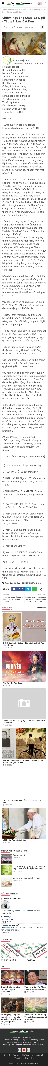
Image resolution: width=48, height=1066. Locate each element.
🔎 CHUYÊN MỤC (8, 960)
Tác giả (16, 1055)
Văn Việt (7, 916)
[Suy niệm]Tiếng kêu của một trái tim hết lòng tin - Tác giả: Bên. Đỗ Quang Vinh (11, 1018)
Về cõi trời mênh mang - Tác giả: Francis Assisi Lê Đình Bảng (35, 1016)
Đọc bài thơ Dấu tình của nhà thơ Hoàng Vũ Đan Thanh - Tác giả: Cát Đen (23, 761)
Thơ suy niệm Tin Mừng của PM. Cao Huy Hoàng (35, 988)
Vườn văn (40, 1055)
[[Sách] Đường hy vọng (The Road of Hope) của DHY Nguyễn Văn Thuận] (6, 870)
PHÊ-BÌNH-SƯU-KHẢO (19, 9)
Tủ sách (7, 1055)
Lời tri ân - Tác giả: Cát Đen (14, 840)
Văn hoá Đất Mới (11, 925)
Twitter (28, 589)
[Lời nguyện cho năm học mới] (6, 882)
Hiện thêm (41, 607)
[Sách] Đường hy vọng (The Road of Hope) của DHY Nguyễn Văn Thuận (29, 867)
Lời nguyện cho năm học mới (26, 878)
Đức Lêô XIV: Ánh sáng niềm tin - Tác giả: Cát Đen (22, 801)
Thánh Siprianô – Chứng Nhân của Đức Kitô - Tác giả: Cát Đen (23, 644)
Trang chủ (6, 9)
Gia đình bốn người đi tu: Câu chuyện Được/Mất (20, 910)
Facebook (19, 589)
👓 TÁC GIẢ (29, 960)
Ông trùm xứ (19, 855)
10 (10, 430)
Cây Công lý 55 (7, 919)
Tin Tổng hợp (27, 1055)
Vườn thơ (18, 1058)
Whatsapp (34, 589)
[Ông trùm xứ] (6, 859)
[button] (45, 3)
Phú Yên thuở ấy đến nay (13, 683)
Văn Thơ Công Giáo (12, 898)
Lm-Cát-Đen (15, 583)
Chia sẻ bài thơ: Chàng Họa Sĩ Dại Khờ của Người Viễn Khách (24, 721)
